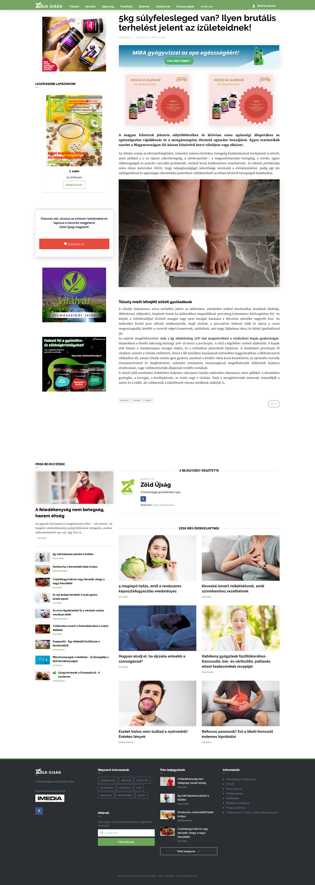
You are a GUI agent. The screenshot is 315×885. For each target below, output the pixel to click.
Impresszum (235, 788)
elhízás (124, 400)
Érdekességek (185, 6)
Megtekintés (74, 184)
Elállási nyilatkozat (238, 802)
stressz (141, 795)
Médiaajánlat (235, 793)
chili (138, 787)
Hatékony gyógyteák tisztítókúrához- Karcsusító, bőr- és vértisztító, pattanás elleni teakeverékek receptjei (236, 661)
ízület (148, 400)
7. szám (74, 171)
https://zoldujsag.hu (164, 504)
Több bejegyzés (186, 851)
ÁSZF (231, 783)
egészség (126, 780)
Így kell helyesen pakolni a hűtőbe (73, 554)
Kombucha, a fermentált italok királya (75, 566)
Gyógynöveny (108, 780)
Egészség (108, 6)
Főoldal (74, 6)
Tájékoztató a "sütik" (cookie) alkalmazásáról (253, 812)
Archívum (207, 6)
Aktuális (90, 6)
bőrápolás (125, 787)
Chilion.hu (142, 780)
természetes (107, 787)
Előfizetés (75, 244)
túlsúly (137, 400)
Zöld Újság (158, 37)
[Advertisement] (74, 428)
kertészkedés (125, 795)
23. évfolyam (74, 177)
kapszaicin (106, 795)
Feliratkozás (126, 841)
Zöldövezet (163, 6)
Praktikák (126, 6)
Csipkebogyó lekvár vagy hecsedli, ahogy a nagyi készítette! (193, 832)
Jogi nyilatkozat (237, 807)
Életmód (144, 6)
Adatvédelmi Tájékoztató (242, 779)
